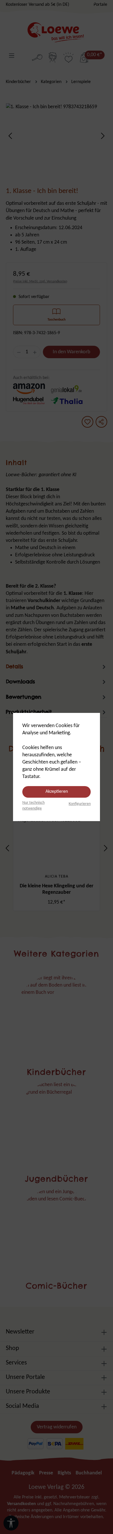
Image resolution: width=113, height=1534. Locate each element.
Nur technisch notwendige (33, 806)
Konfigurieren (80, 804)
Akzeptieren (56, 791)
